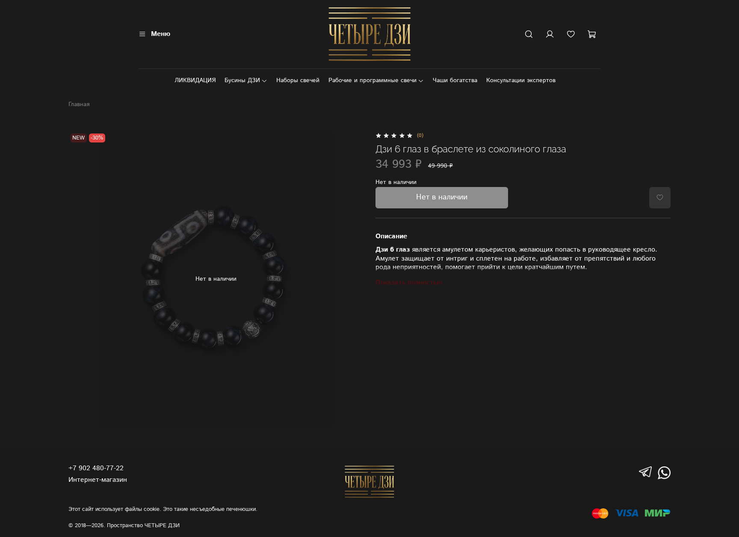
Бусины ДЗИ (242, 80)
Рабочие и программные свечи (372, 80)
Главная (78, 104)
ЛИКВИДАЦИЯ (195, 80)
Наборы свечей (297, 80)
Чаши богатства (455, 80)
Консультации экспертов (521, 80)
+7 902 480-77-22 (96, 468)
